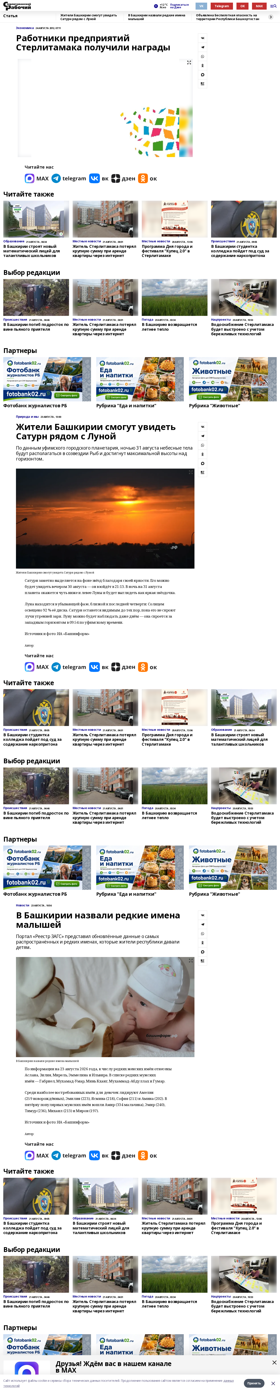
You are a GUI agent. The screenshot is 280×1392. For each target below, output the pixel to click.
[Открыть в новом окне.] (37, 178)
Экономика (25, 28)
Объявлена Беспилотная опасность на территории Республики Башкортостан (227, 17)
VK (201, 6)
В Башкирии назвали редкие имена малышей (156, 17)
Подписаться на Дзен (179, 6)
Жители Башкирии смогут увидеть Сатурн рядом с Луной (88, 17)
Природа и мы (27, 417)
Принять (254, 1383)
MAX (259, 6)
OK (242, 6)
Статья (10, 16)
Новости (22, 905)
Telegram (222, 6)
